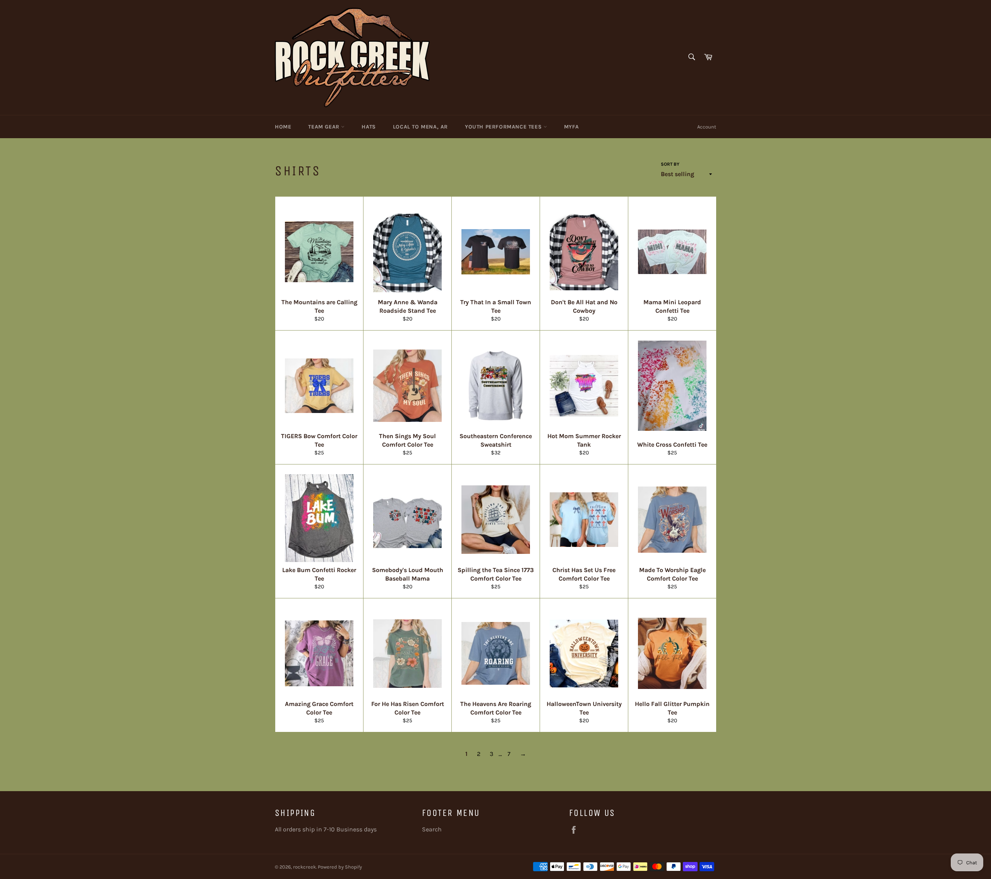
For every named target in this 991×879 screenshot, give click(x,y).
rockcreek (304, 867)
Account (706, 127)
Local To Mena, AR (420, 126)
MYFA (571, 126)
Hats (368, 126)
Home (283, 126)
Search (432, 829)
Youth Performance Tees (504, 126)
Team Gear (324, 126)
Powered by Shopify (340, 867)
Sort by (670, 164)
